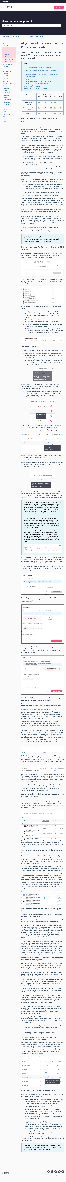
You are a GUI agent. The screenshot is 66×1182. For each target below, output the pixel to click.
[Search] (62, 25)
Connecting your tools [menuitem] (6, 103)
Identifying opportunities (19, 36)
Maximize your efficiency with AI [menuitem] (7, 83)
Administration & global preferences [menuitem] (7, 109)
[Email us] (62, 1171)
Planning (34, 211)
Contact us (58, 7)
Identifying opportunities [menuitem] (7, 50)
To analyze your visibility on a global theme (37, 83)
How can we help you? (17, 21)
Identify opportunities (36, 36)
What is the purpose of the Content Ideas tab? (38, 67)
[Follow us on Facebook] (48, 1171)
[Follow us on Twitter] (52, 1171)
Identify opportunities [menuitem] (9, 55)
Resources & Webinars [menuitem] (6, 115)
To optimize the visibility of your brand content (38, 81)
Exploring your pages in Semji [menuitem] (9, 60)
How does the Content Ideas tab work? (35, 88)
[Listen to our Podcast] (59, 1171)
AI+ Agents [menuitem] (6, 78)
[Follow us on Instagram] (55, 1171)
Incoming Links (42, 932)
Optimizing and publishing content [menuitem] (7, 73)
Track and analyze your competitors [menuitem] (7, 90)
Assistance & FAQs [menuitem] (7, 120)
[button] (15, 44)
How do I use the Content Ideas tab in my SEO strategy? (41, 71)
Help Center (5, 36)
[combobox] (31, 25)
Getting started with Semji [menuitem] (7, 44)
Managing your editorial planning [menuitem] (7, 66)
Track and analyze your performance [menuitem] (7, 97)
